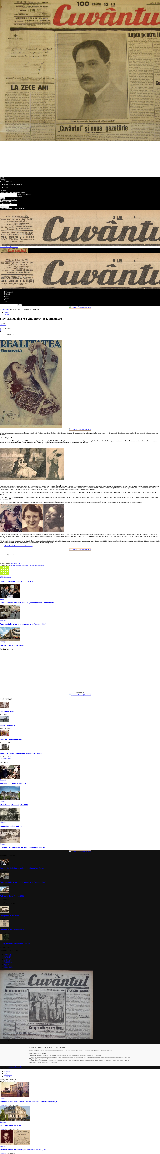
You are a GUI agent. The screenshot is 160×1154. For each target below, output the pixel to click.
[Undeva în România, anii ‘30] (10, 821)
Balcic (2, 599)
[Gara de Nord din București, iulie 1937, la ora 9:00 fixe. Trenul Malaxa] (10, 597)
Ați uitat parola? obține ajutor (8, 200)
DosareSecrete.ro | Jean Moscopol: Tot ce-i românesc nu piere (23, 1149)
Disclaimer (7, 1071)
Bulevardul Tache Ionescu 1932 (12, 645)
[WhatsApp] (38, 334)
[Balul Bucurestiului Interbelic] (4, 736)
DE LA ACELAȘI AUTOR (24, 581)
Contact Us (7, 1076)
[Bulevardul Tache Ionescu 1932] (10, 640)
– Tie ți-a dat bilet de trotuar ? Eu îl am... (15, 944)
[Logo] (14, 252)
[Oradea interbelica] (4, 708)
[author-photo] (4, 574)
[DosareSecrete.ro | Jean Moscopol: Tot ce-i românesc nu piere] (15, 1144)
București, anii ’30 (16, 563)
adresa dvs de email (23, 205)
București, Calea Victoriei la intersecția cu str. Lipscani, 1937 (23, 624)
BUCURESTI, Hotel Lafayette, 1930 (14, 805)
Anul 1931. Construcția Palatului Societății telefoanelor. (21, 753)
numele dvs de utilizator (24, 194)
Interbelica (3, 325)
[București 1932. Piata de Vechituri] (10, 778)
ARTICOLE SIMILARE (8, 581)
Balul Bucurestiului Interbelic (11, 739)
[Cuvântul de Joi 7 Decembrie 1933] (4, 926)
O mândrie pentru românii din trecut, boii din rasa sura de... (23, 848)
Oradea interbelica (7, 711)
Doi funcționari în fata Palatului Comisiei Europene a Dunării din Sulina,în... (29, 1102)
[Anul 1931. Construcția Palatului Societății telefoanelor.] (4, 749)
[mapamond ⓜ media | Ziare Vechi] (80, 307)
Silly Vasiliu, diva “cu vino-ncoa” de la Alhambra (18, 546)
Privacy (6, 1073)
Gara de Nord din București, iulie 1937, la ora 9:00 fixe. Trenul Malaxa (27, 603)
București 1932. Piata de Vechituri (13, 783)
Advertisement (8, 1075)
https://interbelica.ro (5, 577)
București (6, 298)
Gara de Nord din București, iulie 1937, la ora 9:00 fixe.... (22, 868)
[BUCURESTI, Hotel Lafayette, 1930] (10, 799)
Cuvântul (6, 301)
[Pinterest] (31, 334)
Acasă (2, 309)
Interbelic (6, 296)
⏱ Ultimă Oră (7, 294)
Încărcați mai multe (5, 758)
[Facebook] (18, 334)
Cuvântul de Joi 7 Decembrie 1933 (13, 930)
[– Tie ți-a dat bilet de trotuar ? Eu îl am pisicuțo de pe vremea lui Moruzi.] (4, 940)
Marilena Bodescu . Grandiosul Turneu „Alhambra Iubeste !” (28, 565)
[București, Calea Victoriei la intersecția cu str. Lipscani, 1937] (10, 619)
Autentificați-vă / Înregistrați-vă (13, 184)
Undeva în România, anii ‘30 (11, 826)
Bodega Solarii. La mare (9, 916)
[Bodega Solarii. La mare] (4, 912)
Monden (6, 300)
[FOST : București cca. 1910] (15, 1120)
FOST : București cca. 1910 (10, 1126)
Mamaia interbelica (7, 725)
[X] (25, 334)
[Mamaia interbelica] (4, 722)
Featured (2, 844)
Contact (6, 187)
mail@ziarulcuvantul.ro (15, 1067)
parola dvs (20, 196)
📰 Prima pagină (8, 292)
